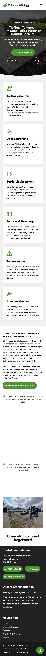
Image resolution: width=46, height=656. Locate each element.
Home (5, 623)
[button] (41, 5)
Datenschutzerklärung (21, 652)
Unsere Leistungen (10, 627)
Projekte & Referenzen (12, 634)
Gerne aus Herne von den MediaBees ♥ (16, 649)
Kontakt (6, 637)
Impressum (6, 652)
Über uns (6, 630)
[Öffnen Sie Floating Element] (40, 650)
